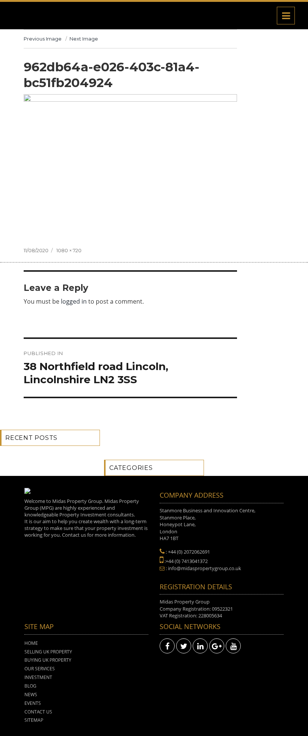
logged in (74, 301)
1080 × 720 (69, 250)
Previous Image (43, 39)
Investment (38, 677)
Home (31, 643)
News (30, 694)
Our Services (39, 668)
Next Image (83, 39)
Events (32, 703)
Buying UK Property (47, 660)
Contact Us (38, 712)
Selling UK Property (48, 652)
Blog (30, 686)
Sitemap (33, 720)
